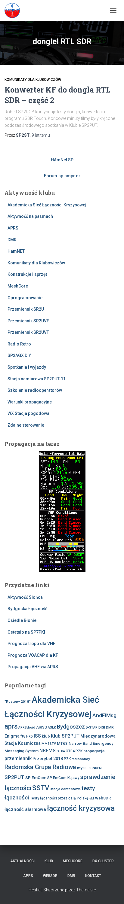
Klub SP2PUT (65, 736)
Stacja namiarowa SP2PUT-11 (37, 378)
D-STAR (92, 727)
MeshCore (18, 286)
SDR (86, 768)
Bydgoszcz (71, 726)
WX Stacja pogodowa (28, 413)
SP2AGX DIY (19, 355)
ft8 (22, 736)
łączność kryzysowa (81, 808)
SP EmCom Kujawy (63, 778)
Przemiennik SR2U (26, 309)
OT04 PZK (74, 751)
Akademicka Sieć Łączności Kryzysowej (47, 204)
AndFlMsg (104, 715)
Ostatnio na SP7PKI (26, 632)
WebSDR (103, 798)
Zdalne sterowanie (26, 425)
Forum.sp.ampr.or (62, 175)
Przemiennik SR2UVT (28, 332)
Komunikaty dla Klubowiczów (33, 80)
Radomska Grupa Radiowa (40, 767)
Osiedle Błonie (22, 620)
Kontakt (93, 876)
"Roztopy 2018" (18, 701)
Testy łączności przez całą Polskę (59, 798)
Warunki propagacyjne (30, 402)
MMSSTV (49, 744)
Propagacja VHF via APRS (33, 666)
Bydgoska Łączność (27, 608)
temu (41, 135)
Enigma (12, 736)
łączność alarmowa (25, 809)
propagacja (93, 750)
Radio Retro (19, 344)
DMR (12, 239)
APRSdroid (26, 727)
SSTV (40, 788)
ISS (37, 736)
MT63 (62, 743)
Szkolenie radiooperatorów (35, 390)
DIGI (101, 727)
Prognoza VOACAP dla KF (33, 655)
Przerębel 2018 (48, 758)
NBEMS (47, 750)
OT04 (61, 751)
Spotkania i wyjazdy (27, 367)
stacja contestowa (65, 789)
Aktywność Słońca (25, 597)
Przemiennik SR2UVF (28, 320)
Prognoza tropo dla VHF (31, 643)
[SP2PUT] (14, 10)
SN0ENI (96, 768)
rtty (79, 768)
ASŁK (52, 727)
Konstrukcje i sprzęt (27, 274)
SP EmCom (35, 777)
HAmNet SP (62, 159)
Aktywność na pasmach (30, 216)
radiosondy (81, 759)
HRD (29, 736)
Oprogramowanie (25, 297)
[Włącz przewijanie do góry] (112, 891)
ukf (91, 798)
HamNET (16, 251)
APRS (13, 228)
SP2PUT (14, 777)
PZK (67, 759)
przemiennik (18, 758)
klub (46, 736)
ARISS (41, 727)
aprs (11, 726)
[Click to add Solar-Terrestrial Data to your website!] (62, 511)
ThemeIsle (86, 889)
